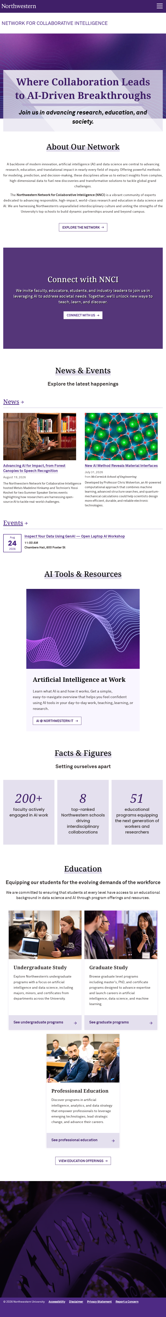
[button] (160, 6)
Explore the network (81, 227)
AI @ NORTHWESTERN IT (55, 721)
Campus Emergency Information (24, 1268)
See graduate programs (109, 1022)
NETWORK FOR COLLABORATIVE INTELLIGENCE (55, 23)
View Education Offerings (81, 1161)
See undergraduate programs (38, 1022)
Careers (8, 1274)
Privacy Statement (99, 1301)
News (11, 401)
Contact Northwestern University (25, 1281)
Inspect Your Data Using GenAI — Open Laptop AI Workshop (74, 536)
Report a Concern (127, 1301)
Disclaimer (76, 1301)
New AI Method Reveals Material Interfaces (121, 466)
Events (13, 523)
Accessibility (57, 1301)
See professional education (74, 1140)
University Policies (15, 1287)
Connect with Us (81, 315)
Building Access (13, 1261)
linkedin (95, 1236)
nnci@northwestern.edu (23, 1225)
